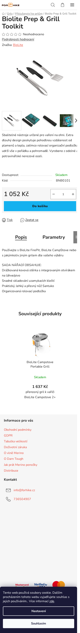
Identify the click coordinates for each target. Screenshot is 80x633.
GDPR (8, 435)
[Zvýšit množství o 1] (73, 194)
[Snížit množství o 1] (54, 194)
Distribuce (11, 471)
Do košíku (40, 206)
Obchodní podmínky (17, 430)
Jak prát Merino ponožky (20, 465)
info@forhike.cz (24, 490)
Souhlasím (38, 623)
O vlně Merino (14, 453)
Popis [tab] (21, 237)
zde (51, 601)
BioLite (18, 45)
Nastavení (38, 611)
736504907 (22, 499)
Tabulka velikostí (15, 441)
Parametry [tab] (54, 237)
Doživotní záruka (15, 447)
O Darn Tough (13, 459)
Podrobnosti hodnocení (18, 39)
